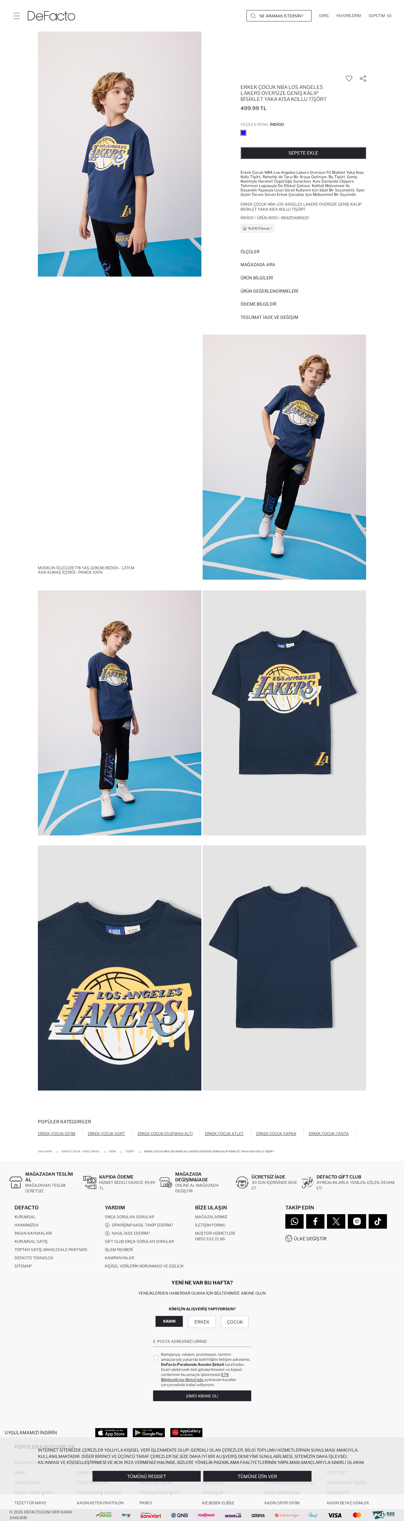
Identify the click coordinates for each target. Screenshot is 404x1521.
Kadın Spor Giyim (282, 1503)
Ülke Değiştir (310, 1238)
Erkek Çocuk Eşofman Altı (165, 1133)
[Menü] (16, 16)
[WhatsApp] (294, 1221)
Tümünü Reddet (146, 1476)
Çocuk (235, 1322)
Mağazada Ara (258, 264)
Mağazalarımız (211, 1216)
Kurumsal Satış (31, 1241)
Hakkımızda (27, 1225)
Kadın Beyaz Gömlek (348, 1503)
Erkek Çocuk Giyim (56, 1133)
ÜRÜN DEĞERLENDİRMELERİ (269, 291)
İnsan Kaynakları (33, 1233)
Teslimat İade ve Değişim (269, 317)
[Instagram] (357, 1221)
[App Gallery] (186, 1432)
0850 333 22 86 (210, 1239)
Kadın (169, 1321)
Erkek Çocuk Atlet (224, 1133)
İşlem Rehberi (119, 1249)
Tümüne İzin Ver (257, 1476)
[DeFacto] (51, 15)
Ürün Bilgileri (257, 277)
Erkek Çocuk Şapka (276, 1133)
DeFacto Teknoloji (34, 1257)
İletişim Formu (210, 1225)
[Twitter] (336, 1221)
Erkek (202, 1322)
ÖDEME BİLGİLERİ (258, 304)
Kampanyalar (119, 1257)
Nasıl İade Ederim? (130, 1233)
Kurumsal (25, 1216)
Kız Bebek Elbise (218, 1503)
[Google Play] (149, 1432)
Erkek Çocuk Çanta (329, 1133)
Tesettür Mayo (30, 1503)
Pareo (146, 1503)
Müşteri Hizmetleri (215, 1233)
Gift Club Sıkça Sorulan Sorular (139, 1241)
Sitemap (23, 1266)
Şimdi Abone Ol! (202, 1396)
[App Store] (111, 1432)
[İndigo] (243, 133)
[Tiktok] (378, 1221)
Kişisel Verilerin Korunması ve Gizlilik (144, 1266)
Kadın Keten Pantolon (100, 1503)
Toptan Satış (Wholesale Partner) (51, 1249)
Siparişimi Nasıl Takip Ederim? (141, 1225)
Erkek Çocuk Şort (106, 1133)
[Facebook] (315, 1221)
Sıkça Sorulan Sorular (129, 1216)
